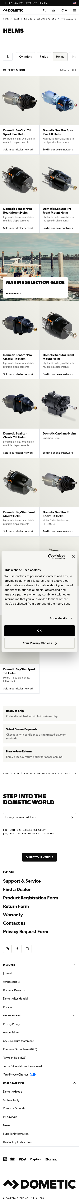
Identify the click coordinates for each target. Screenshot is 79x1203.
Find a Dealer (16, 889)
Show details (58, 618)
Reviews (8, 1007)
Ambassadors (11, 981)
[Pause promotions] (5, 3)
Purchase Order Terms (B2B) (20, 1049)
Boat (16, 19)
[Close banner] (73, 556)
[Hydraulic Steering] (8, 57)
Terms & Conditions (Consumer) (22, 1066)
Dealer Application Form (30, 1142)
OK (39, 630)
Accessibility (11, 1032)
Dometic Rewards (14, 990)
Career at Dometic (26, 1108)
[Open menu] (74, 10)
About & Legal (12, 1015)
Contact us (14, 923)
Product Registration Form (30, 898)
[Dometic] (13, 10)
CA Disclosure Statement (18, 1041)
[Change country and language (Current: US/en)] (74, 3)
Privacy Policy (11, 1024)
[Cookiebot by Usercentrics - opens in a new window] (49, 556)
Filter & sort (16, 70)
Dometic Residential (27, 998)
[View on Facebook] (17, 949)
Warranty (13, 914)
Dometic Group (24, 1091)
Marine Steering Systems (40, 19)
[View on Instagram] (7, 949)
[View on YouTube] (27, 949)
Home (6, 19)
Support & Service (22, 881)
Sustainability (11, 1100)
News (18, 1125)
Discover (9, 964)
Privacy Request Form (25, 931)
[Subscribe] (72, 817)
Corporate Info (13, 1083)
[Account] (53, 10)
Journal (7, 973)
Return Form (16, 906)
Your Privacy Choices (37, 643)
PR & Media (22, 1117)
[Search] (44, 10)
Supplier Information (16, 1133)
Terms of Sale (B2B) (14, 1057)
